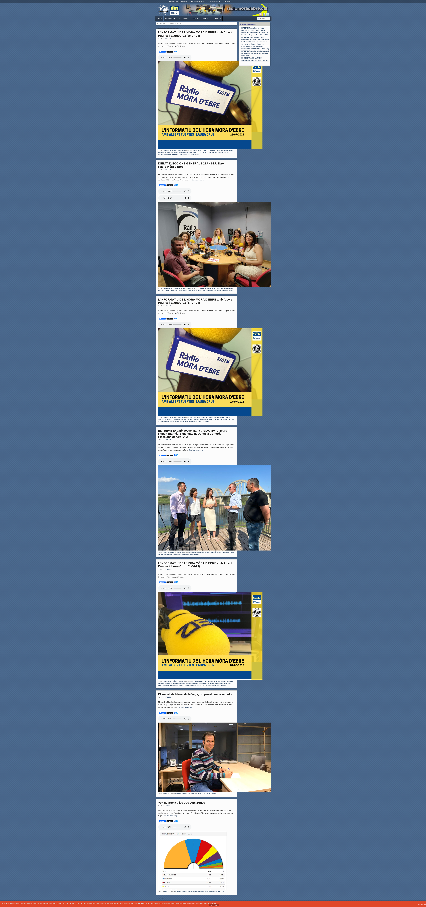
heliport (217, 683)
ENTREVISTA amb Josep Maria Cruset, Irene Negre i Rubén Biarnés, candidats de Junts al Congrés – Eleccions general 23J (193, 434)
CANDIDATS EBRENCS (209, 150)
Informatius (170, 18)
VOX (222, 892)
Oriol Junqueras (194, 421)
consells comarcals (214, 681)
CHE (222, 417)
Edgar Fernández (214, 288)
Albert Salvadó (198, 681)
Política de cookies (214, 1)
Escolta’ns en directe (197, 1)
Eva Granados (192, 793)
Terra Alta (217, 892)
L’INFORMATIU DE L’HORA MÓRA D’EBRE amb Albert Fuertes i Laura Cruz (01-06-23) (195, 565)
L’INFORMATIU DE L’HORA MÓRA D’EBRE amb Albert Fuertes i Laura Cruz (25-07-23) (195, 34)
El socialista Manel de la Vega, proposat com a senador (195, 694)
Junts (189, 290)
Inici (160, 18)
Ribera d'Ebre (184, 554)
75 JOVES (194, 150)
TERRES (223, 685)
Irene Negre (174, 290)
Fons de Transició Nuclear (213, 552)
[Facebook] (264, 14)
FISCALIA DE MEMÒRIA (165, 152)
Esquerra (174, 683)
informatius (223, 683)
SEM (218, 685)
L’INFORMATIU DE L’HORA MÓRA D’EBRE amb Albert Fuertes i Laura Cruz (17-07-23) (195, 301)
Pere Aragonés (204, 421)
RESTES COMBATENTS (179, 154)
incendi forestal (184, 152)
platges (160, 154)
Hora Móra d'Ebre (176, 288)
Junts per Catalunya (173, 554)
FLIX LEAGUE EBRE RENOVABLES (191, 683)
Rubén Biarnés (194, 554)
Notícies (174, 150)
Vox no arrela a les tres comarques (181, 802)
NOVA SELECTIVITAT (176, 685)
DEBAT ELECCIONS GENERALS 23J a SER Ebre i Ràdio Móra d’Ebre (191, 165)
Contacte (184, 1)
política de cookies (191, 903)
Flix (178, 683)
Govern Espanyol (208, 683)
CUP (200, 288)
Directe (195, 18)
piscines (220, 152)
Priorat (211, 892)
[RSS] (260, 14)
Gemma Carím (198, 419)
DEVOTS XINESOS (227, 681)
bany (199, 150)
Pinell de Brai (213, 152)
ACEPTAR (214, 905)
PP (212, 290)
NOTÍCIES (166, 685)
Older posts (160, 898)
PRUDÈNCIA (168, 154)
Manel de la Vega (197, 290)
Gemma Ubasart (208, 419)
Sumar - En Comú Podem (225, 290)
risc (189, 154)
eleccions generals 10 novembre (198, 892)
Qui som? (227, 1)
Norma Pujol (207, 290)
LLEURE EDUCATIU (195, 152)
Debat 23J (205, 288)
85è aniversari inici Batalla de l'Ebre (205, 417)
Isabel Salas (183, 290)
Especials (167, 288)
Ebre (218, 150)
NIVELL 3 (205, 152)
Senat (214, 793)
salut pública (195, 154)
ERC (159, 290)
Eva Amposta (166, 290)
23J (197, 288)
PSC (215, 290)
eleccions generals (227, 150)
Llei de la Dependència (172, 421)
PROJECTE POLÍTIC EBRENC (193, 685)
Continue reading (199, 180)
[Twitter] (267, 14)
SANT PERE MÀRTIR (209, 685)
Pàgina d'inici (173, 1)
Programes (183, 18)
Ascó (219, 417)
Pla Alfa (226, 152)
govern (176, 152)
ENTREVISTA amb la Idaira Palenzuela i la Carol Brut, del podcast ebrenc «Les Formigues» (255, 53)
